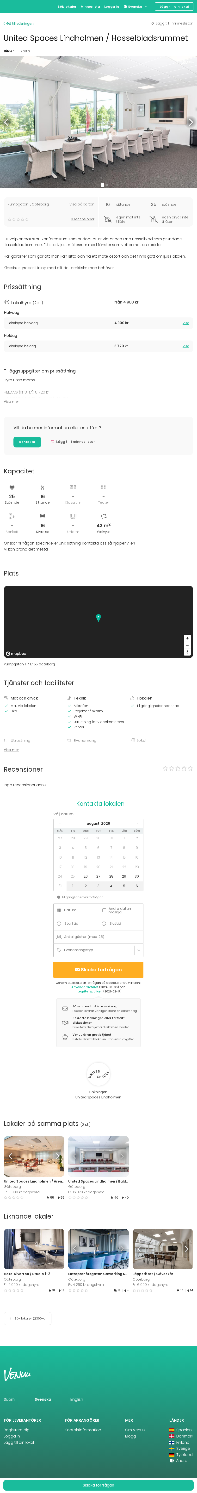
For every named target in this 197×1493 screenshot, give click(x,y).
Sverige (182, 1448)
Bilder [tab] (9, 51)
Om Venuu (135, 1430)
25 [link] (73, 876)
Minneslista (90, 6)
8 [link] (124, 847)
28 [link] (73, 838)
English (76, 1399)
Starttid (71, 923)
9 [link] (137, 847)
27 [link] (60, 838)
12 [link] (85, 857)
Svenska (134, 6)
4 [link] (73, 847)
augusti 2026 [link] (98, 823)
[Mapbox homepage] (15, 654)
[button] (6, 122)
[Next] (56, 1156)
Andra (181, 1460)
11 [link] (73, 857)
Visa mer (11, 401)
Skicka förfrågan (101, 969)
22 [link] (124, 867)
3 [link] (60, 847)
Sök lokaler (67, 6)
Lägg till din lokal (174, 6)
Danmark (184, 1436)
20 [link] (98, 867)
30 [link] (98, 838)
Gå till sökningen (19, 23)
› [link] (136, 823)
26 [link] (86, 876)
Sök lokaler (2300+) (29, 1318)
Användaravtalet (84, 987)
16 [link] (136, 857)
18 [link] (72, 867)
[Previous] (11, 1156)
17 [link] (60, 867)
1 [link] (124, 838)
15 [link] (124, 857)
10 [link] (60, 857)
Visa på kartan (81, 204)
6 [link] (98, 847)
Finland (182, 1442)
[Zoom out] (187, 645)
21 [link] (111, 867)
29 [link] (86, 838)
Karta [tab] (25, 51)
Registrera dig (17, 1430)
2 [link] (137, 838)
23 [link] (137, 867)
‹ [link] (60, 823)
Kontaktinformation (83, 1430)
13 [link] (98, 857)
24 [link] (60, 876)
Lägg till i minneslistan (174, 23)
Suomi (9, 1399)
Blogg (130, 1436)
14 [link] (111, 857)
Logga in (111, 6)
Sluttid (115, 923)
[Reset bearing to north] (187, 652)
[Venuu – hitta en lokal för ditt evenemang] (13, 6)
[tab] (98, 323)
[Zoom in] (187, 638)
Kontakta (27, 442)
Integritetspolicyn (88, 991)
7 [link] (111, 847)
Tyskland (184, 1454)
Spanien (183, 1430)
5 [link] (86, 847)
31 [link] (111, 838)
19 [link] (85, 867)
